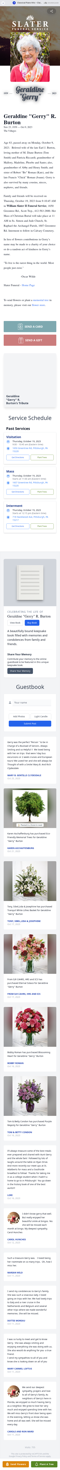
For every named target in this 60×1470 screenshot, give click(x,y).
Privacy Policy (21, 1456)
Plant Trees (42, 457)
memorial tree (41, 300)
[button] (30, 808)
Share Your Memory (20, 670)
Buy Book (32, 622)
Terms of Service (38, 1456)
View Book (15, 622)
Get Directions (18, 457)
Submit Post (30, 723)
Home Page (28, 285)
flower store (38, 305)
